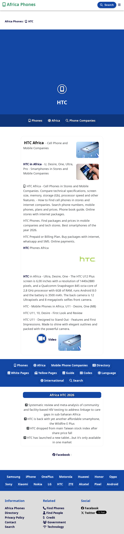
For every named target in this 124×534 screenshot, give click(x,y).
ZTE (70, 484)
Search (109, 5)
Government (56, 522)
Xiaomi (23, 484)
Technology (55, 527)
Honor (99, 477)
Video (51, 339)
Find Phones (55, 508)
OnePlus (47, 477)
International (53, 380)
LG (50, 484)
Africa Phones (21, 4)
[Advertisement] (62, 59)
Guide (69, 373)
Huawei (83, 477)
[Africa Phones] (119, 5)
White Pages (19, 373)
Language (108, 373)
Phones (36, 120)
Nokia (38, 484)
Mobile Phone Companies (69, 365)
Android (112, 484)
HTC (26, 248)
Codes (87, 373)
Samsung (13, 477)
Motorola (65, 477)
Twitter (90, 513)
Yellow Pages (47, 373)
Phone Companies (82, 120)
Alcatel (84, 484)
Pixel (97, 484)
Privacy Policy (14, 517)
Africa (55, 120)
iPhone (31, 477)
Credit (50, 517)
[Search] (101, 5)
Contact (10, 522)
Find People (54, 513)
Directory (103, 365)
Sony (8, 484)
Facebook (63, 455)
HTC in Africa (32, 164)
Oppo (113, 477)
